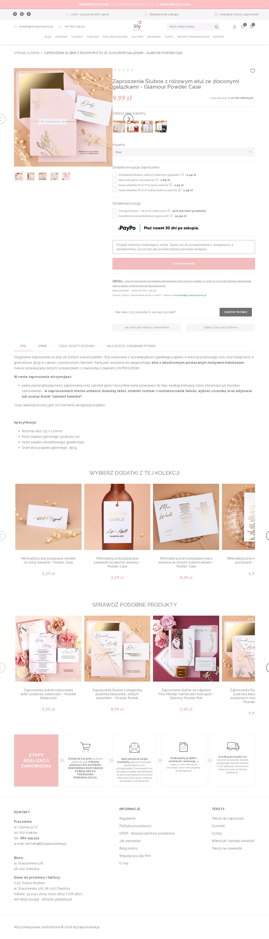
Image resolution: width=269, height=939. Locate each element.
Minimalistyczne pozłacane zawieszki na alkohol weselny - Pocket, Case (117, 562)
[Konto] (234, 27)
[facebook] (15, 14)
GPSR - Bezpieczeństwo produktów (147, 833)
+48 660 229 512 (74, 26)
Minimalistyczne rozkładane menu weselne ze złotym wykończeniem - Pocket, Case (186, 562)
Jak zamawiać (130, 841)
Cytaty (217, 833)
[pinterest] (28, 14)
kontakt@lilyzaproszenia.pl (36, 26)
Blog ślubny (128, 848)
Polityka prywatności (135, 826)
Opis (23, 346)
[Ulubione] (243, 27)
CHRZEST (77, 36)
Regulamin (127, 818)
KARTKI (169, 36)
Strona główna (27, 53)
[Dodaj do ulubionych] (252, 72)
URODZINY (61, 36)
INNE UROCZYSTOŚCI (115, 36)
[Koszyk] (251, 27)
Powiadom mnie (184, 263)
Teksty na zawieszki (227, 848)
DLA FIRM (137, 36)
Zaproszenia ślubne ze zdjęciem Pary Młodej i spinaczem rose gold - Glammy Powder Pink (186, 694)
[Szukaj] (216, 27)
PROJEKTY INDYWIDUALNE (193, 36)
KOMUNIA (93, 36)
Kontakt (218, 36)
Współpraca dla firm (135, 856)
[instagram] (21, 14)
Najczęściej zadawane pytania (131, 346)
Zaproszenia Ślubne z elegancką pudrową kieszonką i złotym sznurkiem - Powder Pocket (117, 694)
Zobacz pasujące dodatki (221, 327)
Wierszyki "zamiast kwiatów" (233, 841)
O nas (123, 863)
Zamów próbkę (235, 312)
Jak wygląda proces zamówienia (146, 327)
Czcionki (218, 826)
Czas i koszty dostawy (77, 346)
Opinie (42, 346)
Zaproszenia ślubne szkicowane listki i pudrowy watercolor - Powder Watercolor (48, 694)
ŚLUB (48, 36)
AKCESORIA (154, 36)
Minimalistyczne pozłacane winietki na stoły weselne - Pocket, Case (48, 560)
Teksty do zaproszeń (228, 818)
